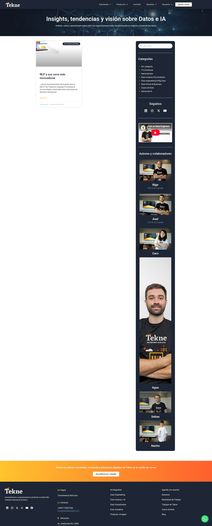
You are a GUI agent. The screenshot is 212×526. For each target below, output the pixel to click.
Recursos (166, 4)
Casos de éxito (168, 509)
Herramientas (147, 73)
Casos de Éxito (147, 88)
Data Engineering (117, 495)
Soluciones (103, 4)
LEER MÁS (43, 98)
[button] (205, 519)
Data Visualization (118, 504)
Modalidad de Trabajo (171, 499)
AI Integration (116, 490)
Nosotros (150, 4)
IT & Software (147, 70)
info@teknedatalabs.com (68, 511)
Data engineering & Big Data (153, 81)
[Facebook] (31, 507)
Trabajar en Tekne (169, 504)
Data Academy (116, 509)
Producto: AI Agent (118, 514)
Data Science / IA (117, 499)
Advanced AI (146, 91)
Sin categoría (147, 66)
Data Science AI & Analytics (153, 77)
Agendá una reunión (170, 490)
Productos (121, 4)
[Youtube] (165, 111)
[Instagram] (152, 111)
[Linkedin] (146, 111)
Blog (164, 514)
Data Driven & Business (151, 84)
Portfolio (137, 4)
